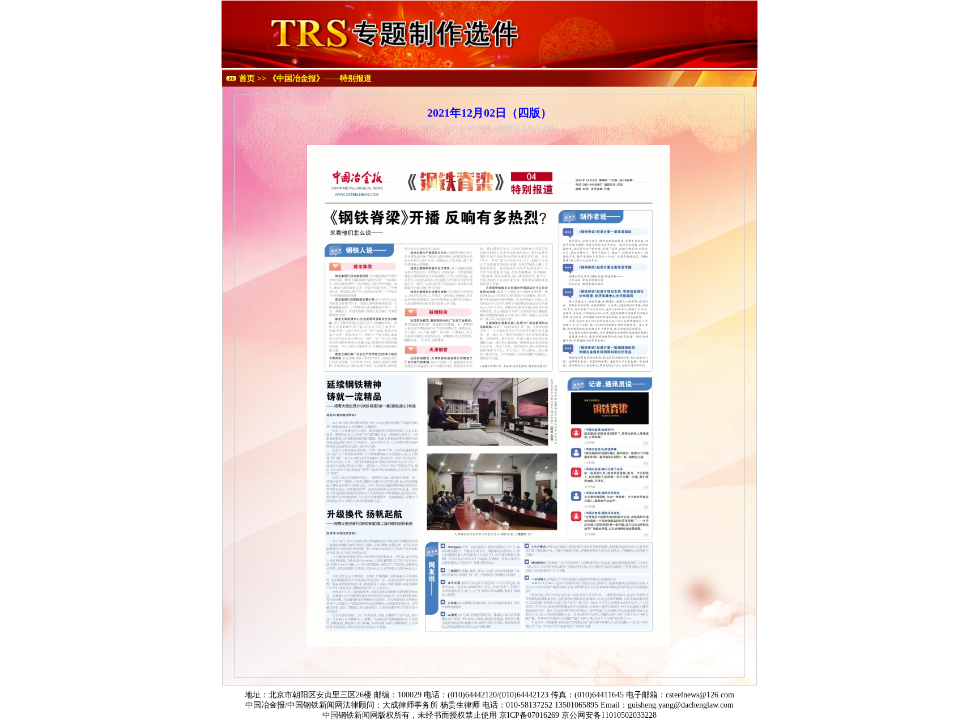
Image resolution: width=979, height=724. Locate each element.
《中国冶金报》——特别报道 (320, 78)
